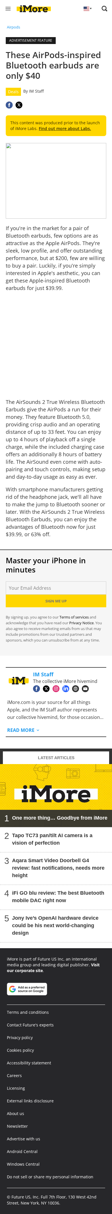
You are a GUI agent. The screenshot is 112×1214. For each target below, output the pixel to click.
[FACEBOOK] (38, 688)
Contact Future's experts (30, 1025)
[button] (104, 9)
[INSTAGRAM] (57, 688)
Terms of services (74, 617)
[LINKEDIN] (67, 688)
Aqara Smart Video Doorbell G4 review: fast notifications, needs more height (58, 868)
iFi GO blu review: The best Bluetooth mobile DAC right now (58, 896)
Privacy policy (20, 1037)
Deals (13, 91)
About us (15, 1113)
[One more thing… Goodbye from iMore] (56, 795)
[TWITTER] (48, 688)
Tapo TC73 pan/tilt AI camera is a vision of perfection (52, 839)
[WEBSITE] (77, 688)
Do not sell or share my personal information (50, 1176)
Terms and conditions (28, 1012)
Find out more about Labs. (65, 128)
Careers (14, 1075)
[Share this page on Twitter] (19, 105)
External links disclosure (30, 1101)
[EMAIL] (87, 688)
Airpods (13, 27)
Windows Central (23, 1164)
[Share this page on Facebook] (9, 105)
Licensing (16, 1088)
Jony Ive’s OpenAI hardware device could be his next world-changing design (55, 925)
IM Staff (36, 91)
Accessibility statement (29, 1063)
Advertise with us (23, 1139)
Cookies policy (20, 1050)
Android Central (22, 1151)
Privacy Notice (81, 622)
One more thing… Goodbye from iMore (59, 818)
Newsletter (17, 1126)
